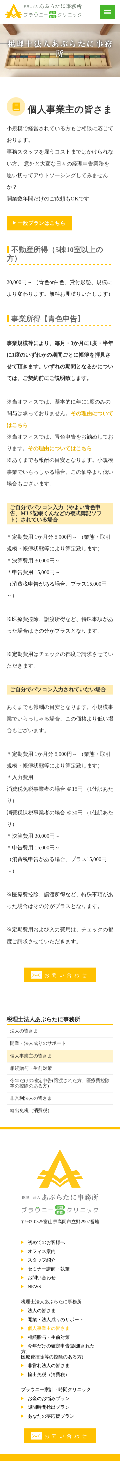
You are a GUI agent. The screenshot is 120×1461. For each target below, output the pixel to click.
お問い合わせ (66, 975)
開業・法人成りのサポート (38, 1043)
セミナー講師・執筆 (49, 1269)
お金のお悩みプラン (49, 1398)
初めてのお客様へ (46, 1242)
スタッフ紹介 (42, 1260)
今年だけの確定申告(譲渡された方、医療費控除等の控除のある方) (60, 1083)
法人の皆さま (24, 1030)
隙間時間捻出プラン (49, 1407)
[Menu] (107, 12)
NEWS (34, 1286)
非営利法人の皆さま (31, 1098)
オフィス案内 (42, 1251)
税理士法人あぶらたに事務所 (43, 1019)
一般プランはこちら (42, 223)
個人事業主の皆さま (31, 1055)
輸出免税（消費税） (31, 1110)
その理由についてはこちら (60, 448)
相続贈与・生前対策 (31, 1068)
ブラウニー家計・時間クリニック (56, 1389)
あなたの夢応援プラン (51, 1416)
